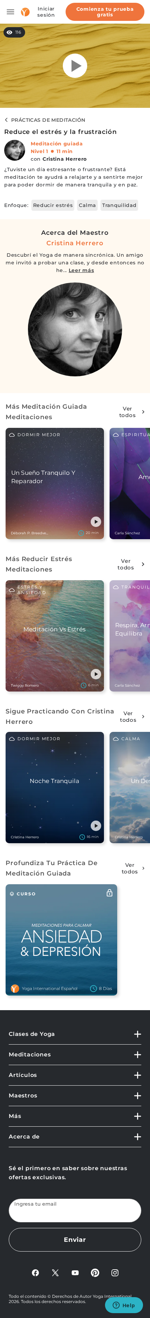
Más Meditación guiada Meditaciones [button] (46, 412)
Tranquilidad (119, 205)
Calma (87, 205)
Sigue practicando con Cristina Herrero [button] (60, 717)
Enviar (75, 1240)
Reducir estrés (53, 205)
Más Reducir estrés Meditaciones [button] (39, 564)
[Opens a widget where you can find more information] (124, 1306)
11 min (65, 151)
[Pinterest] (95, 1272)
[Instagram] (115, 1272)
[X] (55, 1272)
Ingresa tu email (35, 1204)
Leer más (81, 270)
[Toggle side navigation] (10, 12)
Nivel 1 (39, 151)
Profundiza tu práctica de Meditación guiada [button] (52, 868)
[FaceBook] (35, 1272)
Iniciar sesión (46, 12)
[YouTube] (75, 1272)
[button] (96, 522)
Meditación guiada (57, 144)
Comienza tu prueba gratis (105, 12)
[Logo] (25, 12)
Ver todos (127, 411)
